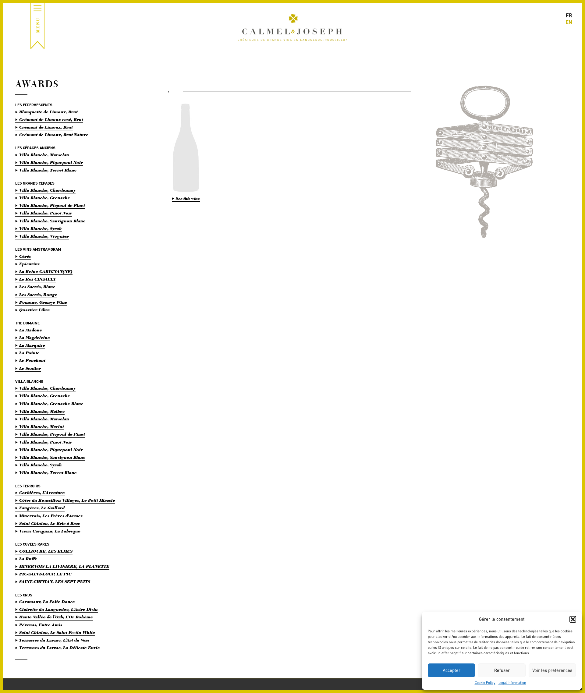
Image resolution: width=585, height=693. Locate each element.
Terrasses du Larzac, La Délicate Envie (59, 647)
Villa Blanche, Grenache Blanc (51, 403)
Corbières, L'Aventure (42, 492)
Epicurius (29, 264)
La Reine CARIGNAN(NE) (46, 271)
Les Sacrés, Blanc (37, 286)
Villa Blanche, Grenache (44, 197)
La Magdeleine (34, 337)
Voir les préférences (552, 670)
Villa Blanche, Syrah (40, 228)
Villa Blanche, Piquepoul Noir (51, 162)
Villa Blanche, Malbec (42, 411)
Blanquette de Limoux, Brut (48, 112)
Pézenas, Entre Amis (40, 625)
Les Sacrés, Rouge (38, 294)
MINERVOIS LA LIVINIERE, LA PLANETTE (64, 566)
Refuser (502, 670)
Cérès (25, 256)
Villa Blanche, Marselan (44, 154)
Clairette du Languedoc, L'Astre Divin (58, 609)
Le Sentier (30, 368)
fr (569, 15)
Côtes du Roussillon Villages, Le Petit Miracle (67, 500)
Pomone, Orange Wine (43, 302)
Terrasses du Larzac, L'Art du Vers (54, 640)
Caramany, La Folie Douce (47, 601)
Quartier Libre (34, 310)
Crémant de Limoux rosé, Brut (51, 119)
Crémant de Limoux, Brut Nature (53, 134)
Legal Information (512, 683)
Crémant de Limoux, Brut (46, 127)
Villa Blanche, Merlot (41, 426)
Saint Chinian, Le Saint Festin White (57, 632)
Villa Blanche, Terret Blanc (47, 170)
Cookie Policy (485, 683)
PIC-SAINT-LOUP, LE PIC (45, 574)
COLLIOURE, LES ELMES (46, 551)
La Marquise (32, 345)
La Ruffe (28, 558)
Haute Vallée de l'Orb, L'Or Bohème (56, 617)
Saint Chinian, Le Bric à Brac (49, 523)
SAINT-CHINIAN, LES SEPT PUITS (54, 581)
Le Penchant (32, 360)
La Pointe (29, 352)
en (569, 22)
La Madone (30, 330)
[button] (573, 619)
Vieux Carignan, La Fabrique (49, 531)
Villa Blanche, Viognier (44, 236)
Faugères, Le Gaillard (42, 508)
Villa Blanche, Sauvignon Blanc (52, 221)
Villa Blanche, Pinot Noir (45, 213)
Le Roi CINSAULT (37, 279)
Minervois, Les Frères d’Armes (51, 515)
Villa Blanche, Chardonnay (47, 190)
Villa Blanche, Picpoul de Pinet (52, 205)
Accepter (451, 670)
